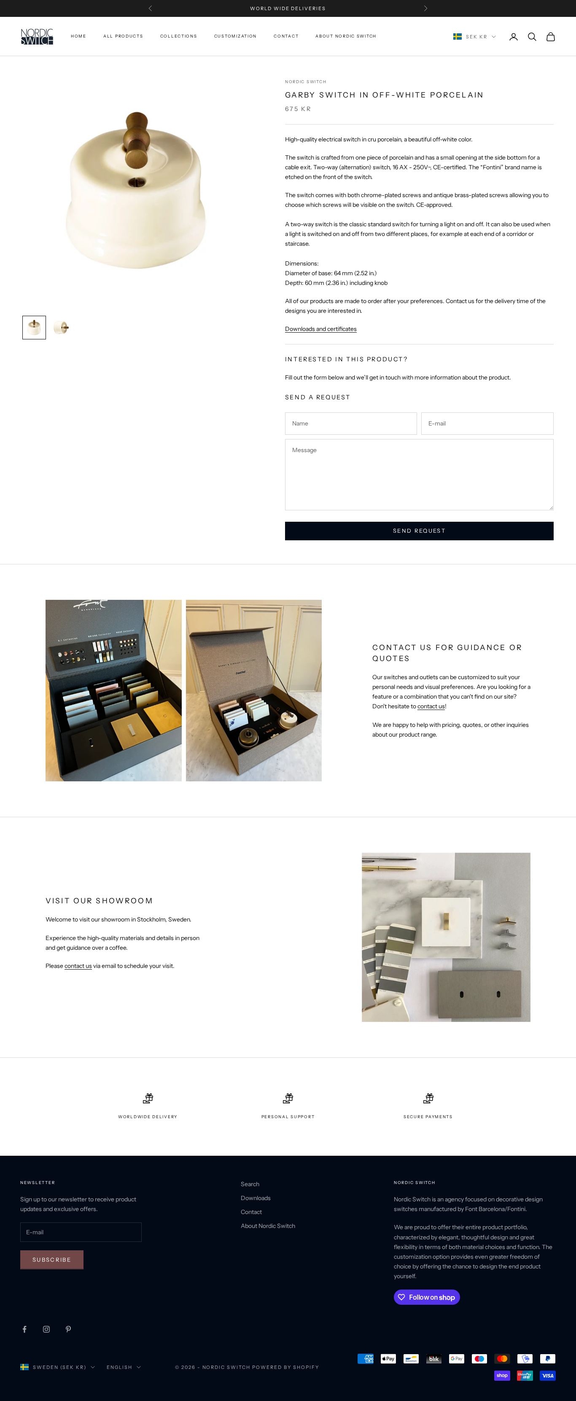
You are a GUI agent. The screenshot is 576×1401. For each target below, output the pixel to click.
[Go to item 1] (34, 327)
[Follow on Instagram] (46, 1329)
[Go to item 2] (61, 327)
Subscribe (51, 1259)
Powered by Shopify (285, 1367)
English (119, 1367)
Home (78, 36)
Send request (419, 530)
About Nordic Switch (346, 36)
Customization (235, 36)
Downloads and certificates (321, 329)
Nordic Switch (305, 81)
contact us (431, 706)
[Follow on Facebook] (24, 1329)
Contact (286, 36)
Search (250, 1184)
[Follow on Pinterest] (68, 1329)
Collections (178, 36)
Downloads (256, 1198)
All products (123, 36)
